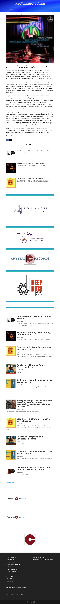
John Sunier (11, 14)
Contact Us (10, 581)
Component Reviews (12, 574)
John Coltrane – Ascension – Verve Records (28, 149)
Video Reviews (11, 567)
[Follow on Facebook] (7, 140)
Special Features (11, 571)
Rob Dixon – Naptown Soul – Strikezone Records (31, 366)
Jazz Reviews (10, 559)
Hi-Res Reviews (11, 562)
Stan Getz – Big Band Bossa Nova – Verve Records (30, 178)
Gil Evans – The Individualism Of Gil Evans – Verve (34, 380)
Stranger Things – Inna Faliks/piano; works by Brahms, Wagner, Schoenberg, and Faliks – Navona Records (35, 403)
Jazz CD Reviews (26, 14)
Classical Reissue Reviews (14, 564)
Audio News (10, 576)
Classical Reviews (11, 557)
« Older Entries (10, 482)
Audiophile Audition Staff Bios (15, 594)
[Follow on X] (10, 140)
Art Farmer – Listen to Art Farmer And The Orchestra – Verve (34, 468)
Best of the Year (11, 579)
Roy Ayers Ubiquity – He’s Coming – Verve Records (30, 163)
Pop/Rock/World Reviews (13, 569)
